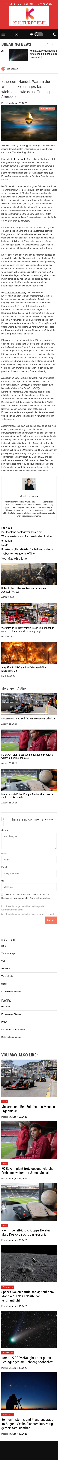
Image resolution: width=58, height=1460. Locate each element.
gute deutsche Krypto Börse (19, 159)
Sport (3, 984)
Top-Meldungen (8, 953)
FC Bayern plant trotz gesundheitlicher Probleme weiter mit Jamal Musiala (27, 756)
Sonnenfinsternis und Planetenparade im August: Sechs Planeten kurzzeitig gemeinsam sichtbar (27, 1424)
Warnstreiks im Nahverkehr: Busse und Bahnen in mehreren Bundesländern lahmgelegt (27, 629)
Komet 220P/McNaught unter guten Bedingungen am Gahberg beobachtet (39, 54)
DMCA (4, 1022)
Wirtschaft (6, 968)
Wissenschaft (8, 1287)
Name (4, 853)
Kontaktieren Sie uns (11, 991)
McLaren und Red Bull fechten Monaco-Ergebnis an (28, 718)
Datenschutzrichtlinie (11, 1037)
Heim (3, 946)
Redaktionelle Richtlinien (13, 1029)
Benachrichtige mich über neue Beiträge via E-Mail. (30, 914)
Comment (6, 830)
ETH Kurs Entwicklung (15, 292)
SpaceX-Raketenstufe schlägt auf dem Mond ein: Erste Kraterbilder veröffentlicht (27, 1296)
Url (2, 881)
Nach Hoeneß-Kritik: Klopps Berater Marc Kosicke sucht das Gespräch (25, 1232)
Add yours (49, 819)
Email (4, 867)
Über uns (5, 1006)
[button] (53, 44)
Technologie (7, 976)
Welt (3, 961)
